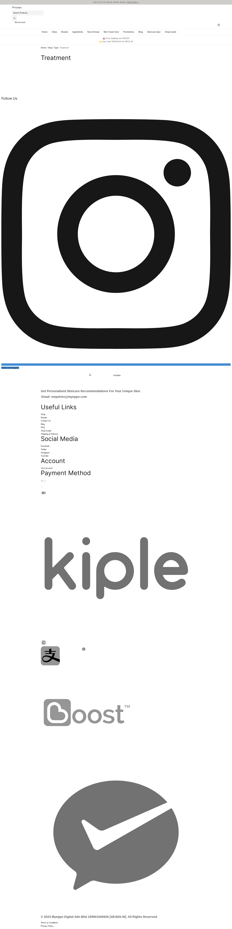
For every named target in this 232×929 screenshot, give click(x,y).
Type (56, 48)
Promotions (128, 32)
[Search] (14, 18)
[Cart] (219, 25)
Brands (64, 32)
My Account (20, 22)
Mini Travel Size (111, 32)
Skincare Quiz (154, 32)
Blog (140, 32)
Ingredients (77, 32)
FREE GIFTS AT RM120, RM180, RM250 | (116, 2)
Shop (54, 32)
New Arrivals (93, 32)
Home (45, 32)
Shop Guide (170, 32)
